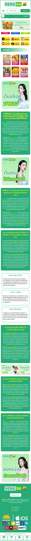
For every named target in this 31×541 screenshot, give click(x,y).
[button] (3, 11)
